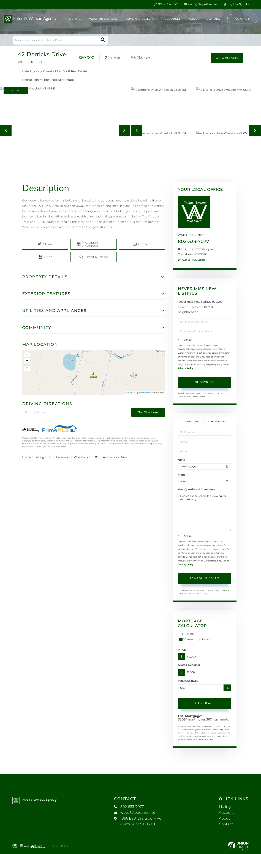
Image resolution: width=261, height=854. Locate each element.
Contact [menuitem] (226, 824)
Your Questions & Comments (196, 489)
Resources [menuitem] (172, 18)
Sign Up (244, 4)
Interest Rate (188, 681)
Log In (231, 4)
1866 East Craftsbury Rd (141, 821)
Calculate (204, 703)
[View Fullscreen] (27, 368)
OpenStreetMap (143, 392)
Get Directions (148, 412)
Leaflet (128, 392)
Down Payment (189, 665)
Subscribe (204, 382)
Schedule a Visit (218, 421)
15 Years (205, 639)
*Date (181, 460)
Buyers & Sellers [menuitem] (140, 18)
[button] (103, 40)
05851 (96, 457)
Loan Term (186, 634)
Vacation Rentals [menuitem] (103, 18)
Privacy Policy (185, 368)
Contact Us (184, 260)
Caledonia (63, 457)
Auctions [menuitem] (212, 18)
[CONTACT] (227, 58)
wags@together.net (202, 4)
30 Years (188, 639)
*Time (182, 474)
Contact (242, 18)
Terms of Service (194, 593)
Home (26, 457)
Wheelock (81, 457)
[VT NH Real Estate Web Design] (238, 846)
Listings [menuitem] (76, 18)
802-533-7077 (167, 4)
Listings (39, 457)
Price (182, 649)
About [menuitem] (194, 18)
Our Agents (198, 260)
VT (51, 457)
